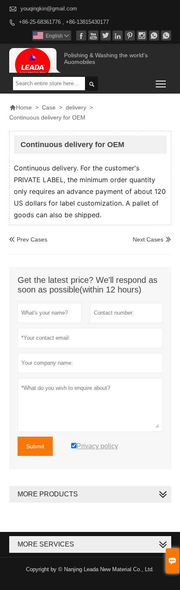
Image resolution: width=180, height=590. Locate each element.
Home (20, 107)
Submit (35, 446)
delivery (76, 107)
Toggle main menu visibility (161, 83)
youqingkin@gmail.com (49, 8)
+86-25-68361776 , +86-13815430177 (64, 22)
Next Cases (148, 239)
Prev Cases (28, 239)
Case (49, 107)
